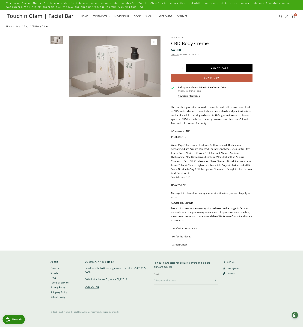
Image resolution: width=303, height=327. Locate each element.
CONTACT (182, 16)
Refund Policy (57, 296)
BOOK (137, 16)
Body (26, 26)
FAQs (53, 277)
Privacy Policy (57, 287)
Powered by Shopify (109, 311)
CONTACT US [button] (92, 286)
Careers (54, 268)
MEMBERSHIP (121, 16)
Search (54, 272)
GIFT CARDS (165, 16)
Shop (17, 26)
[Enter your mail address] (215, 280)
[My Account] (287, 16)
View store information (189, 96)
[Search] (281, 16)
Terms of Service (59, 282)
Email (156, 274)
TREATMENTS (100, 16)
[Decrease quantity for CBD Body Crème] (173, 68)
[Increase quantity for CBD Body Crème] (182, 68)
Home (9, 26)
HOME (84, 16)
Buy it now (212, 77)
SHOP (148, 16)
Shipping (175, 54)
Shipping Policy (58, 292)
